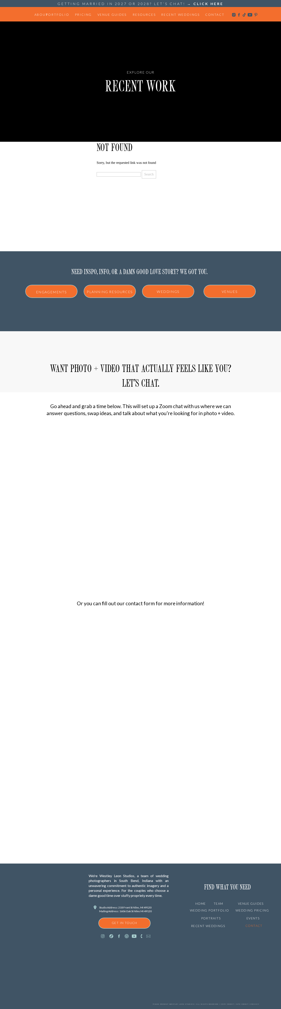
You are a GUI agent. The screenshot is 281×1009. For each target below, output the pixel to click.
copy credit (227, 1004)
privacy (255, 1004)
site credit (242, 1004)
